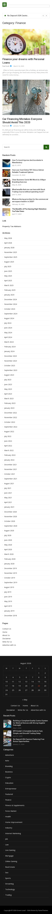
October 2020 (9, 521)
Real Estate (10, 867)
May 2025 (8, 276)
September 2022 (10, 427)
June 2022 (8, 441)
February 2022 (9, 455)
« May (24, 699)
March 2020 (9, 554)
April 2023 (8, 394)
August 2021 (9, 483)
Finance (8, 800)
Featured (9, 794)
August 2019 (9, 587)
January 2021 (9, 507)
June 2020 (8, 540)
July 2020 (7, 535)
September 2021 (10, 479)
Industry (8, 828)
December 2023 (10, 356)
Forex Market (10, 811)
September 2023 (10, 370)
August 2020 (9, 531)
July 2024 (7, 323)
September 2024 (10, 314)
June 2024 (8, 328)
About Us (6, 635)
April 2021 (8, 502)
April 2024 (8, 337)
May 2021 (8, 498)
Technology (10, 889)
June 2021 (8, 493)
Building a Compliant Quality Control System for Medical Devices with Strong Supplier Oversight (30, 723)
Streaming (9, 884)
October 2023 (9, 365)
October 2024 (9, 309)
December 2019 (10, 568)
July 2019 (7, 592)
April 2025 (8, 281)
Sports (8, 878)
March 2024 (9, 342)
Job (6, 839)
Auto (7, 760)
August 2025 (9, 262)
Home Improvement (13, 822)
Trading (8, 895)
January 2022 (9, 460)
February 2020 (9, 559)
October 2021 (9, 474)
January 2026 (9, 248)
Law (7, 844)
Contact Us (6, 629)
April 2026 (8, 243)
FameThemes (43, 910)
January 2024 (9, 351)
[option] (27, 15)
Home (4, 632)
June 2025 (8, 271)
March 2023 (9, 398)
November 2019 (10, 573)
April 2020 (8, 549)
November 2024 (10, 304)
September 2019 (10, 582)
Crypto (8, 777)
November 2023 (10, 361)
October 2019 (9, 578)
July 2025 (7, 266)
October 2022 (9, 422)
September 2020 (10, 526)
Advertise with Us (9, 645)
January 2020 (9, 564)
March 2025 (9, 285)
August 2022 (9, 431)
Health (8, 816)
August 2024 (9, 318)
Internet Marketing (13, 833)
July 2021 (7, 488)
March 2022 (9, 450)
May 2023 (8, 389)
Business (9, 772)
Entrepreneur (10, 788)
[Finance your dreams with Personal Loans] (26, 42)
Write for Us (7, 642)
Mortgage (9, 856)
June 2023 (8, 384)
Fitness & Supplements (14, 805)
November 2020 (10, 516)
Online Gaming (11, 861)
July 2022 (7, 436)
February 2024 (9, 347)
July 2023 (7, 380)
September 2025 (10, 257)
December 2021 (10, 465)
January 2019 (9, 611)
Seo (6, 872)
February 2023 (9, 403)
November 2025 (10, 252)
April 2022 (8, 446)
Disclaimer (6, 638)
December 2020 (10, 512)
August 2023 (9, 375)
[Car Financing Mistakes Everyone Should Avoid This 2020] (26, 97)
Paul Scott (5, 66)
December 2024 (10, 299)
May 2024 (8, 333)
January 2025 (9, 295)
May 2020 (8, 545)
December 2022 (10, 413)
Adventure (9, 755)
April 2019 (8, 606)
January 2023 (9, 408)
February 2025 (9, 290)
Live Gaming (10, 850)
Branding (9, 766)
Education (9, 783)
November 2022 (10, 417)
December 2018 (10, 616)
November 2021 (10, 469)
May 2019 (8, 601)
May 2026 (8, 238)
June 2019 (8, 597)
